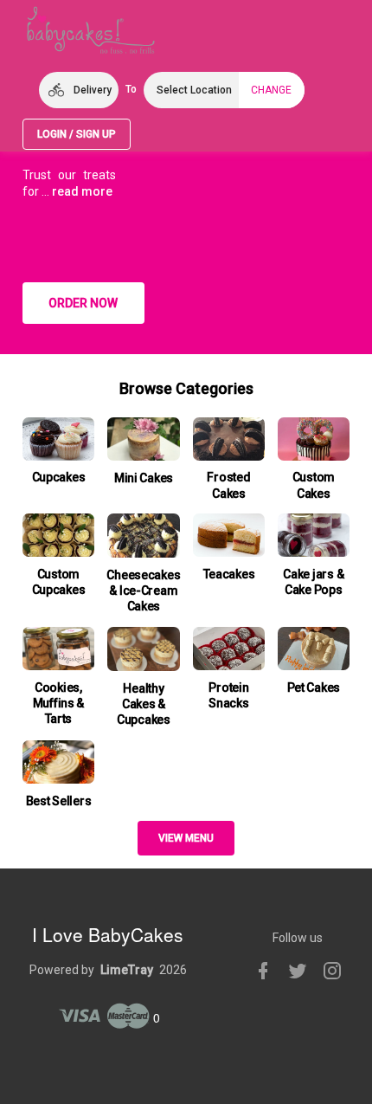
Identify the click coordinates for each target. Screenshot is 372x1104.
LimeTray (126, 970)
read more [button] (82, 191)
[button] (78, 90)
